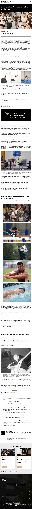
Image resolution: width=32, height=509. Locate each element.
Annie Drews (18, 39)
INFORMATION (4, 494)
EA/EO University (7, 504)
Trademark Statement (23, 503)
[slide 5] (10, 471)
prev (1, 471)
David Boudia (6, 57)
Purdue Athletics (8, 31)
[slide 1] (3, 471)
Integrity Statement (12, 504)
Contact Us (16, 505)
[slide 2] (5, 471)
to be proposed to (17, 99)
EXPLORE (3, 491)
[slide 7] (14, 471)
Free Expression (17, 504)
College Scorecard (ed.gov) (23, 504)
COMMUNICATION (4, 498)
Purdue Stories (13, 1)
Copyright (7, 503)
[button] (12, 33)
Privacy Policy (29, 504)
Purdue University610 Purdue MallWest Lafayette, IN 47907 (4, 484)
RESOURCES (3, 496)
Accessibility (2, 504)
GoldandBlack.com (14, 390)
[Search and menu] (30, 2)
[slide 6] (12, 471)
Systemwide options (21, 485)
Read (3, 467)
